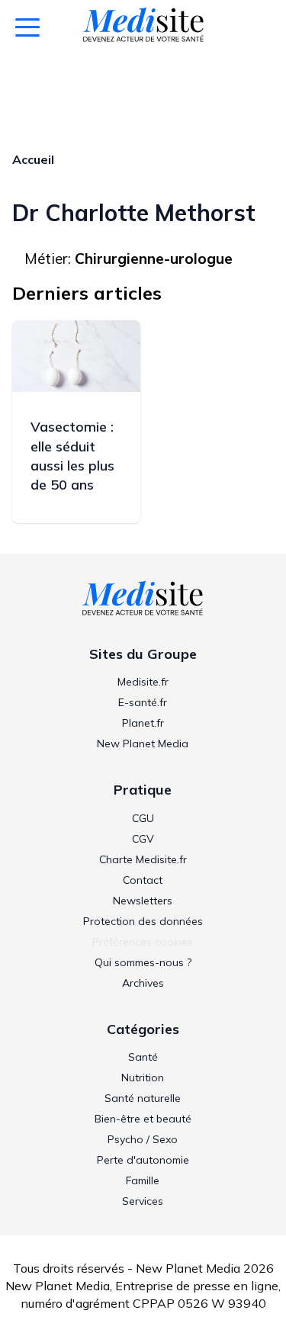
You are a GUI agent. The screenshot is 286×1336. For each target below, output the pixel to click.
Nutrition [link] (142, 1077)
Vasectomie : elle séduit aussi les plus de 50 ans (72, 455)
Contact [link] (142, 880)
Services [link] (142, 1201)
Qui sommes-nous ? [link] (143, 962)
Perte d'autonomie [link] (143, 1160)
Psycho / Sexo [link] (143, 1139)
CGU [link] (143, 818)
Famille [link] (142, 1180)
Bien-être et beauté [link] (143, 1119)
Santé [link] (143, 1057)
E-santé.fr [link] (142, 702)
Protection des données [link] (143, 921)
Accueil (33, 159)
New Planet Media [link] (142, 743)
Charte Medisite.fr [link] (143, 859)
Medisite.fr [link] (143, 682)
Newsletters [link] (142, 900)
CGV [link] (143, 839)
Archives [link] (143, 983)
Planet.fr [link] (143, 723)
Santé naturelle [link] (142, 1098)
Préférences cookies (142, 942)
